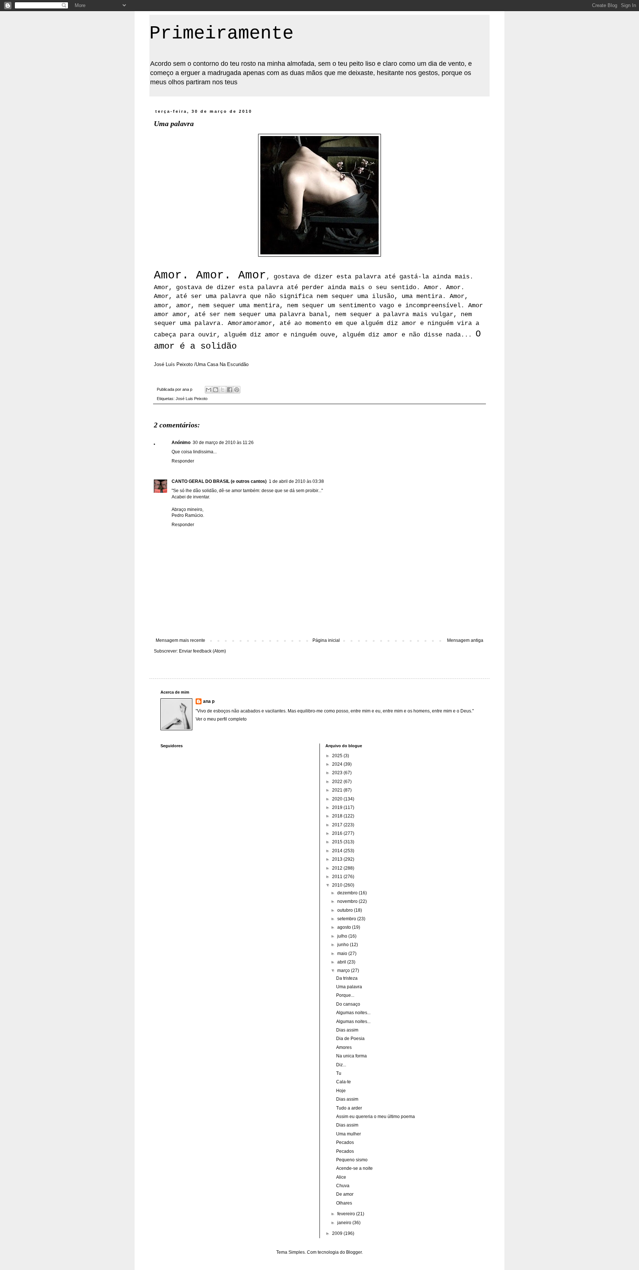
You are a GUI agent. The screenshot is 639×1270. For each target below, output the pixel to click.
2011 (338, 876)
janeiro (344, 1222)
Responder (183, 461)
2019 (338, 807)
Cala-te (343, 1081)
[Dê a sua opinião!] (215, 389)
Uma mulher (348, 1134)
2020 (338, 799)
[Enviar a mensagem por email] (208, 389)
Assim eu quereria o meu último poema (375, 1116)
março (344, 970)
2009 (338, 1233)
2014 (338, 850)
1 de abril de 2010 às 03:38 (296, 481)
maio (342, 953)
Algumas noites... (353, 1012)
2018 (338, 816)
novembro (348, 901)
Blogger (354, 1252)
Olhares (344, 1203)
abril (342, 962)
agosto (344, 927)
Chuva (342, 1185)
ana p (208, 701)
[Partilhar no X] (222, 389)
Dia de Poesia (350, 1038)
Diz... (341, 1064)
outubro (345, 910)
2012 (338, 868)
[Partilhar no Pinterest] (236, 389)
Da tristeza (347, 978)
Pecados (345, 1142)
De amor (345, 1194)
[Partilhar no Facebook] (229, 389)
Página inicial (326, 640)
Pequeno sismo (352, 1159)
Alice (341, 1177)
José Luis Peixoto (191, 398)
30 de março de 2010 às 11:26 (223, 442)
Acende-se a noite (354, 1168)
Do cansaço (348, 1004)
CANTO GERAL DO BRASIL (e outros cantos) (219, 481)
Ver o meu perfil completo (221, 719)
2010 (338, 885)
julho (342, 936)
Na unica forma (351, 1056)
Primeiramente (221, 33)
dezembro (348, 892)
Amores (344, 1047)
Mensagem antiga (465, 640)
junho (343, 944)
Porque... (345, 995)
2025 (338, 755)
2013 (338, 859)
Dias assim (347, 1030)
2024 (338, 764)
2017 (338, 824)
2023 (338, 772)
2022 (338, 781)
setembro (347, 918)
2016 (338, 833)
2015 (338, 841)
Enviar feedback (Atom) (202, 651)
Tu (338, 1073)
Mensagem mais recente (180, 640)
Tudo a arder (349, 1108)
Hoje (341, 1090)
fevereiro (346, 1213)
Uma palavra (349, 986)
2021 (338, 790)
